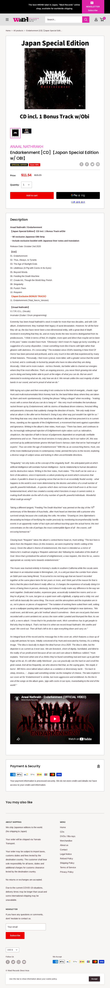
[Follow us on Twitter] (13, 962)
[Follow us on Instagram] (19, 962)
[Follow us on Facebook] (8, 962)
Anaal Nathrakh (26, 146)
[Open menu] (7, 19)
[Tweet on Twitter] (92, 164)
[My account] (96, 19)
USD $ (10, 950)
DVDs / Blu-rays (67, 836)
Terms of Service (68, 867)
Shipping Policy (67, 863)
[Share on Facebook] (81, 164)
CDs (62, 832)
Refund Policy (66, 858)
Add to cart (32, 195)
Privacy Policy (66, 872)
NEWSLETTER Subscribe (93, 8)
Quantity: (14, 185)
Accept (94, 979)
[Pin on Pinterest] (87, 164)
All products (18, 30)
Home (8, 30)
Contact (63, 849)
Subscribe (15, 935)
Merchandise (66, 840)
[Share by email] (98, 164)
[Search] (85, 19)
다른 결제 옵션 (78, 202)
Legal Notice (66, 854)
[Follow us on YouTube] (24, 962)
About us (64, 845)
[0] (102, 19)
